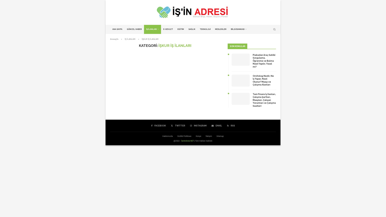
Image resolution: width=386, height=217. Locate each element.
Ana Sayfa (117, 29)
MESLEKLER (220, 29)
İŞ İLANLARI (151, 29)
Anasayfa (114, 39)
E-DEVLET (168, 29)
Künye (198, 136)
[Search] (274, 29)
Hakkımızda (167, 136)
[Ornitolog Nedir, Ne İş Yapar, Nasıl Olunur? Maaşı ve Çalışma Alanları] (241, 81)
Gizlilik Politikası (184, 136)
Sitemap (220, 136)
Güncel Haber (134, 29)
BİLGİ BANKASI (238, 29)
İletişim (209, 136)
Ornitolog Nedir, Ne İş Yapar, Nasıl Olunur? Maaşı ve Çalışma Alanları (263, 80)
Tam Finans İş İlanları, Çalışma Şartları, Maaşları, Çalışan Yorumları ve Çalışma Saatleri (264, 100)
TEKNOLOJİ (205, 29)
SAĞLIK (191, 29)
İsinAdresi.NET (187, 141)
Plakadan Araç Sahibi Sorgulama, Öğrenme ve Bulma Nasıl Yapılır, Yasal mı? (264, 61)
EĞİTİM (180, 29)
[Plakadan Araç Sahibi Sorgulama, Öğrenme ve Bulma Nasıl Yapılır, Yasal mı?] (241, 60)
